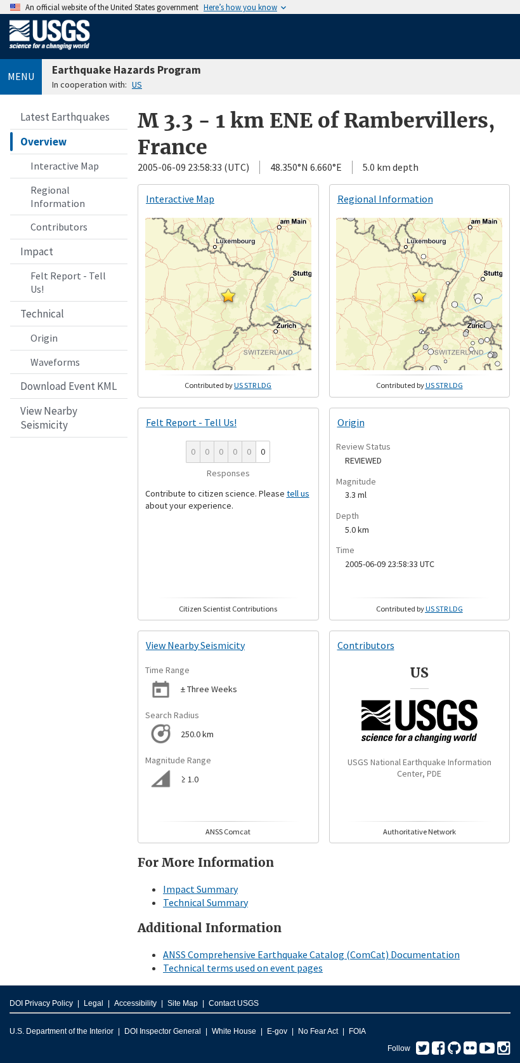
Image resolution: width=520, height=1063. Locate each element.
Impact (36, 251)
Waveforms (55, 362)
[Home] (50, 52)
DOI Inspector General (162, 1031)
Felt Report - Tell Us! (68, 282)
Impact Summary (200, 889)
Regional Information (57, 197)
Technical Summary (205, 902)
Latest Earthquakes (65, 117)
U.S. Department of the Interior (62, 1031)
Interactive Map (64, 165)
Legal (93, 1003)
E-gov (277, 1031)
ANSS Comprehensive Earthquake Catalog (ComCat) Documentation (311, 954)
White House (234, 1031)
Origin (44, 337)
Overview (43, 142)
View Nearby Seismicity (48, 418)
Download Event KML (68, 386)
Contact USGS (234, 1003)
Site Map (182, 1003)
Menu (21, 76)
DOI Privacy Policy (41, 1003)
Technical (42, 314)
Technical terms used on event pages (243, 967)
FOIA (357, 1031)
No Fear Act (318, 1031)
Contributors (59, 226)
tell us (298, 493)
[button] (228, 295)
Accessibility (135, 1003)
